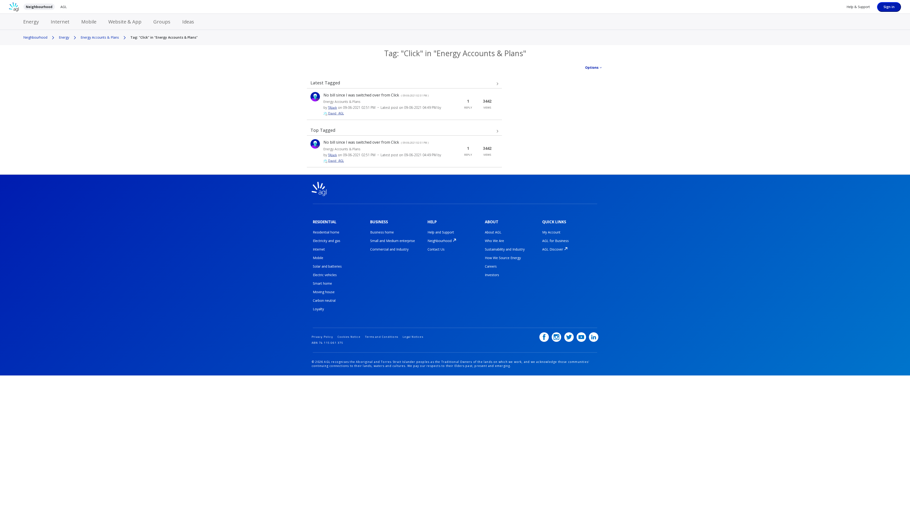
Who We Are (494, 240)
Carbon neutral (324, 300)
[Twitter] (569, 337)
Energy (31, 21)
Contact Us (436, 249)
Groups (161, 21)
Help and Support (441, 232)
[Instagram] (556, 337)
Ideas (188, 21)
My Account (551, 232)
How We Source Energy (503, 258)
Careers (491, 266)
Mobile (88, 21)
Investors (492, 275)
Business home (382, 232)
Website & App (124, 21)
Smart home (322, 283)
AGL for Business (555, 240)
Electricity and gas (326, 240)
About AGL (493, 232)
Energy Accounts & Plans (100, 37)
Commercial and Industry (389, 249)
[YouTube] (581, 337)
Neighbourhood (39, 7)
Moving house (324, 292)
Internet (60, 21)
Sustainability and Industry (505, 249)
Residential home (326, 232)
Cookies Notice (348, 336)
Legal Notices (413, 336)
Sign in (889, 7)
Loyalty (318, 309)
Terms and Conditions (381, 336)
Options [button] (592, 67)
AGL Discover (552, 249)
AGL (63, 7)
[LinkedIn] (593, 337)
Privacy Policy (322, 336)
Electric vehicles (325, 275)
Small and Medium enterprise (392, 240)
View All (404, 83)
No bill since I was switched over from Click (375, 95)
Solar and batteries (327, 266)
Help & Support (858, 7)
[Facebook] (544, 337)
